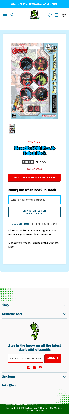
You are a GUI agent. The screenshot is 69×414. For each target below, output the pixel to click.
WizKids (34, 141)
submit (53, 358)
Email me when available (34, 212)
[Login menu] (63, 14)
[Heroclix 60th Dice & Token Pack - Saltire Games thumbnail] (12, 128)
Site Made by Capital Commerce (44, 409)
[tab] (20, 224)
